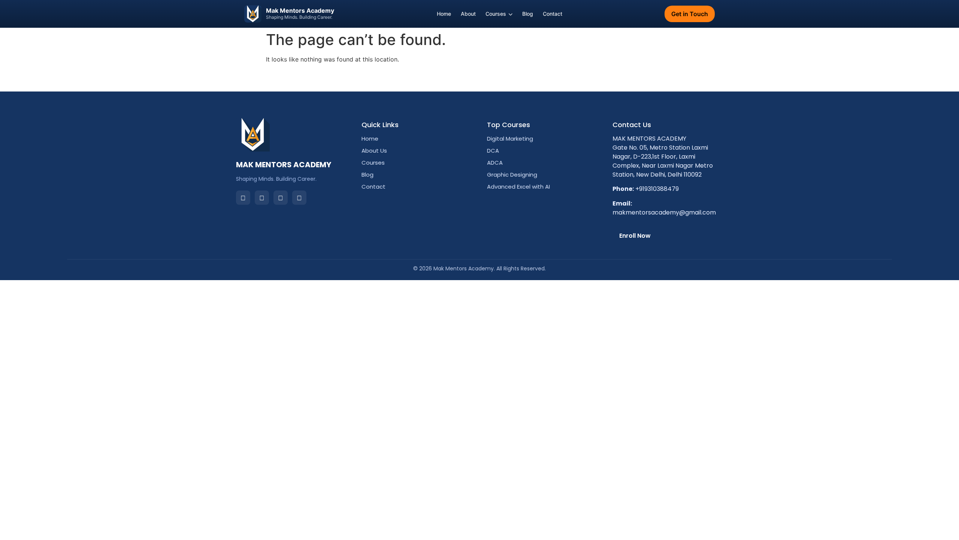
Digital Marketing (510, 138)
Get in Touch (689, 14)
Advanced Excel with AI (518, 186)
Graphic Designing (512, 174)
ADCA (495, 162)
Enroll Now (635, 235)
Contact (552, 13)
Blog (527, 13)
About (468, 13)
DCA (493, 150)
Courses (495, 13)
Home (444, 13)
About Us (374, 150)
